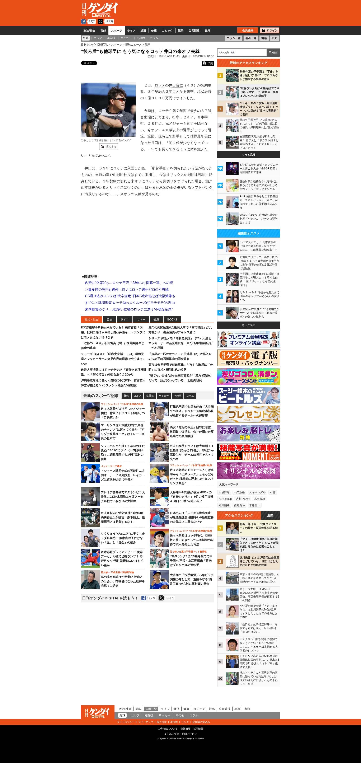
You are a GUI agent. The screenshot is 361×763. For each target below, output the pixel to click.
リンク (185, 722)
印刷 (210, 63)
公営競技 (194, 30)
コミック (167, 30)
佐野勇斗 (239, 505)
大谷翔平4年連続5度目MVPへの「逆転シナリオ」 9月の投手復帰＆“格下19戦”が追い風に (191, 497)
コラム (190, 395)
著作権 (174, 722)
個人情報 (162, 722)
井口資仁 (176, 85)
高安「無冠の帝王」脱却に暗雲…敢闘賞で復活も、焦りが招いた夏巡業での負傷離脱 (192, 432)
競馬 (180, 30)
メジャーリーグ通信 (111, 466)
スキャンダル (257, 492)
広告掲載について (168, 728)
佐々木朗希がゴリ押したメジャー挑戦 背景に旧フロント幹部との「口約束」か (123, 413)
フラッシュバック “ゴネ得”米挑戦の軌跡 (122, 404)
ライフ (131, 30)
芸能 (103, 30)
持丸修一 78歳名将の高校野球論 (117, 572)
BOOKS (172, 319)
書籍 (207, 30)
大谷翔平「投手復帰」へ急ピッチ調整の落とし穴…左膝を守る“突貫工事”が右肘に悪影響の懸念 (192, 579)
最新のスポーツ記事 (101, 395)
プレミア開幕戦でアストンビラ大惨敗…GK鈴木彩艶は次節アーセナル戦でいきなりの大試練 (123, 497)
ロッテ (160, 85)
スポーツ (116, 30)
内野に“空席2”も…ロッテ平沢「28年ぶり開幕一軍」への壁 (129, 283)
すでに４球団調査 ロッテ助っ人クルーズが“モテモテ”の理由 (130, 302)
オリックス (175, 175)
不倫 (272, 492)
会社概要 (185, 728)
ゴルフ (137, 395)
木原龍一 (254, 505)
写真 (237, 709)
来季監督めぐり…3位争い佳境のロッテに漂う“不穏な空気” (129, 309)
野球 (126, 395)
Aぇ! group (225, 498)
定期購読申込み (201, 722)
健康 (154, 30)
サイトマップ (145, 722)
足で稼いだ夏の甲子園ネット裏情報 (188, 551)
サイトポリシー (126, 722)
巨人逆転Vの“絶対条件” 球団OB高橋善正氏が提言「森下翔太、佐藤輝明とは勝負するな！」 (123, 517)
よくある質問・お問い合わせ (180, 733)
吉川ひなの (243, 498)
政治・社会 (91, 319)
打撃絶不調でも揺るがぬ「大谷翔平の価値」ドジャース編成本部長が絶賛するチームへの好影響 (192, 411)
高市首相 (259, 498)
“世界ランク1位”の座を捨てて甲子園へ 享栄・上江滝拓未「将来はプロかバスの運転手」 (191, 560)
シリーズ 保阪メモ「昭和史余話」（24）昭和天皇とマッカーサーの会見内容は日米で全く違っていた (113, 358)
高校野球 (224, 492)
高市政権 (239, 492)
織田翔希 (224, 505)
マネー (141, 319)
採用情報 (198, 728)
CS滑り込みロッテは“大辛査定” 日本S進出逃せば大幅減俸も (130, 296)
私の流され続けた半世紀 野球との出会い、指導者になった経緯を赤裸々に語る (123, 581)
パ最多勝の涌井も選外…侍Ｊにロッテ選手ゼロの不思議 (127, 289)
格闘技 (150, 395)
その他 (177, 395)
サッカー (164, 395)
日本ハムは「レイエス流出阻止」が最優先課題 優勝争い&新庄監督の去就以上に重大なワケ (192, 517)
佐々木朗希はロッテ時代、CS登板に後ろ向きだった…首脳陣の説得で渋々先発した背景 (192, 540)
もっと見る (248, 154)
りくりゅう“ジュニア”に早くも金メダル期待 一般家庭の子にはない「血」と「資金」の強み (123, 538)
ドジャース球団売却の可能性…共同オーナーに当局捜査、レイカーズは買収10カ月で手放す (123, 475)
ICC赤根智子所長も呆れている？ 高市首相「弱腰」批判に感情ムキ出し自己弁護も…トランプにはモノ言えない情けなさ (113, 332)
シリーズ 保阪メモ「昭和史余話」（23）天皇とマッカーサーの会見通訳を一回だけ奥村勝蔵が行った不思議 (181, 343)
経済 (143, 30)
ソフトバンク (201, 187)
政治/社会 (89, 30)
